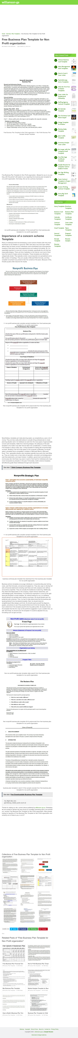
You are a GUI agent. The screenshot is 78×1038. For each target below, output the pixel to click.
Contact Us (47, 1029)
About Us (41, 1029)
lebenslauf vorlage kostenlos (39, 1035)
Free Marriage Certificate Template (62, 159)
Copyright (27, 1029)
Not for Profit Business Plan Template (39, 964)
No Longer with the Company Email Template (64, 151)
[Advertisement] (39, 19)
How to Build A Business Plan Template (14, 1013)
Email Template (59, 228)
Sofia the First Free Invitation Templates (64, 88)
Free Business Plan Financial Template (14, 964)
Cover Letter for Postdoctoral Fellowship (63, 96)
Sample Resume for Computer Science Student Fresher (64, 166)
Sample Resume (48, 1032)
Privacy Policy (54, 1029)
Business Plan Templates (9, 46)
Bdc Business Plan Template (11, 988)
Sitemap (22, 1029)
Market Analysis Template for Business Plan (41, 988)
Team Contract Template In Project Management (64, 181)
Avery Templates (59, 206)
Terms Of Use (34, 1029)
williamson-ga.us (40, 807)
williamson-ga (10, 2)
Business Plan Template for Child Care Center (42, 1013)
